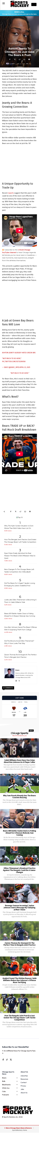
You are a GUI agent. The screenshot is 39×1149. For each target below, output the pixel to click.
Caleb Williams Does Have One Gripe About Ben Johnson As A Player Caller (19, 761)
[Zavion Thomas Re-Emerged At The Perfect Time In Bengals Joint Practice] (19, 930)
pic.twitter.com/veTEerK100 (13, 361)
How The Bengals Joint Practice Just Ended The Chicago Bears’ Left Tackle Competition (19, 1018)
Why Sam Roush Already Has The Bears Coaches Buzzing (19, 796)
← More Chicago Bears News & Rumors (18, 1128)
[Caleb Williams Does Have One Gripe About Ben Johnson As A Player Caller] (19, 748)
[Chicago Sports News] (19, 4)
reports (11, 193)
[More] (29, 59)
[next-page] (22, 1033)
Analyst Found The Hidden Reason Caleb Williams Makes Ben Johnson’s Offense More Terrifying (20, 980)
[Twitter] (15, 59)
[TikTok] (7, 1060)
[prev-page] (16, 1033)
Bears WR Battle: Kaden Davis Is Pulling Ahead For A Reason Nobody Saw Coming (19, 833)
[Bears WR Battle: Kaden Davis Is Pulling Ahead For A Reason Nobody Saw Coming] (19, 818)
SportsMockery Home (19, 1130)
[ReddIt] (19, 59)
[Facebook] (10, 59)
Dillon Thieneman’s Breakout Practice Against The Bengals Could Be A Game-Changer (19, 870)
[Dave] (7, 63)
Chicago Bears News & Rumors (19, 43)
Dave (13, 64)
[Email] (24, 59)
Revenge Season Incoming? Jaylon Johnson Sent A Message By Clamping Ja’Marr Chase (19, 907)
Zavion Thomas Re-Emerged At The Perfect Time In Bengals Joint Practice (19, 944)
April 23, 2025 (24, 367)
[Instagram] (16, 680)
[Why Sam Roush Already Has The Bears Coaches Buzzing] (19, 783)
